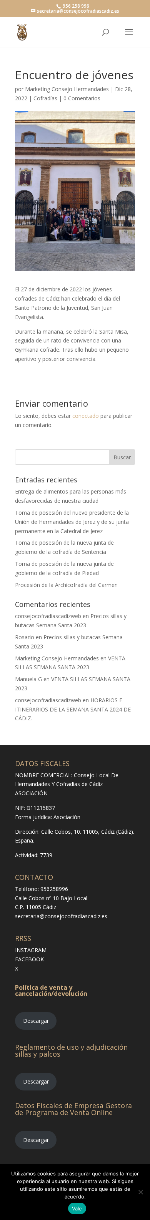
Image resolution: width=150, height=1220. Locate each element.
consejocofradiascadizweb (48, 616)
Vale (77, 1208)
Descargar (36, 1020)
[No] (140, 1192)
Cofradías (45, 98)
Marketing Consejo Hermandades (67, 89)
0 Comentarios (81, 98)
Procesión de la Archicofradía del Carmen (66, 584)
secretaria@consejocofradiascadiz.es (61, 916)
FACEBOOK (29, 959)
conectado (85, 415)
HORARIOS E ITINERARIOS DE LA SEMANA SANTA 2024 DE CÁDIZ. (73, 709)
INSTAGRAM (31, 950)
